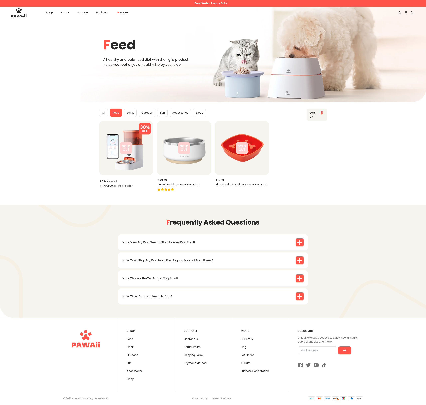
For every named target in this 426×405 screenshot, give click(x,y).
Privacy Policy (199, 398)
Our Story (247, 339)
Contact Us (191, 339)
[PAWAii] (22, 12)
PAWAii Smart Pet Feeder (116, 186)
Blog (243, 347)
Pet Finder (247, 355)
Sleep (130, 379)
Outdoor (132, 355)
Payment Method (195, 363)
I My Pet (122, 12)
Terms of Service (221, 398)
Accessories (135, 371)
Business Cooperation (255, 371)
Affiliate (246, 363)
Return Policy (192, 347)
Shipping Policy (193, 355)
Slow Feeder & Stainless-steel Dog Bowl (241, 184)
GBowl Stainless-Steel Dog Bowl (178, 184)
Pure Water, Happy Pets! (211, 3)
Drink (130, 347)
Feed (130, 339)
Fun (129, 363)
